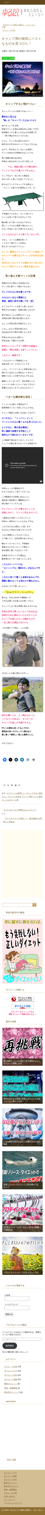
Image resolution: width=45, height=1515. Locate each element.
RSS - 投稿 (11, 1460)
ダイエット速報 (10, 1379)
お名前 (7, 1295)
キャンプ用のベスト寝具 (32, 797)
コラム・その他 (8, 58)
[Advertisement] (22, 1430)
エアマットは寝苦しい (16, 793)
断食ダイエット (10, 1384)
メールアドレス (12, 1304)
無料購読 (10, 1346)
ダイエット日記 (10, 1375)
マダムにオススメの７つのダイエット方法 (21, 1272)
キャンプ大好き (14, 797)
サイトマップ (9, 1500)
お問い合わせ (9, 1496)
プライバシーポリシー (13, 1503)
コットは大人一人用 (10, 800)
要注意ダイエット (11, 1392)
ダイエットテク (10, 1371)
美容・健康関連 (10, 1388)
